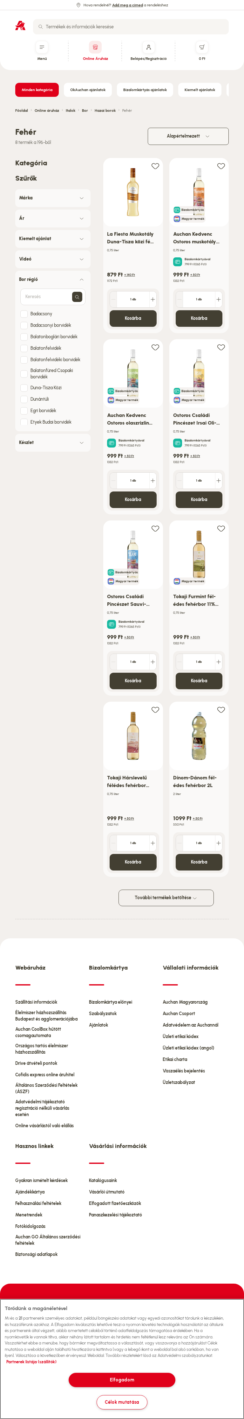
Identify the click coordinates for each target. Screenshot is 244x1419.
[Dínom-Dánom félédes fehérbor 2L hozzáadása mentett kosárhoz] (221, 709)
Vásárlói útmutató (107, 1192)
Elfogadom (122, 1380)
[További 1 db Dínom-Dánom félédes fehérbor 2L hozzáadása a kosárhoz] (218, 843)
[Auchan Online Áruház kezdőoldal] (20, 25)
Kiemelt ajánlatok (200, 90)
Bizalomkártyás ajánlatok (145, 90)
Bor (85, 110)
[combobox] (131, 26)
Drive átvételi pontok (36, 1063)
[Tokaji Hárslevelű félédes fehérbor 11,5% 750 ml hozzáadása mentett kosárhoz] (155, 709)
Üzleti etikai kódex (181, 1036)
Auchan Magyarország (185, 1002)
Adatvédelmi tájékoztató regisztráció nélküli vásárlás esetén (42, 1108)
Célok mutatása (122, 1402)
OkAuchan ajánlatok (87, 90)
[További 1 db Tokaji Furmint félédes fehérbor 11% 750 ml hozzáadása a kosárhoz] (218, 662)
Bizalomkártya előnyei (110, 1002)
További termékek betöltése (163, 897)
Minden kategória (37, 90)
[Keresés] (41, 27)
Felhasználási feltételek (38, 1203)
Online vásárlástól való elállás (44, 1126)
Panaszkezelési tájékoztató (115, 1215)
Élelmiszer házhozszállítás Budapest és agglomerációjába (46, 1016)
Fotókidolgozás (30, 1226)
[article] (133, 245)
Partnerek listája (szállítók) (31, 1361)
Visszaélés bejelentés (184, 1071)
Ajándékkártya (29, 1192)
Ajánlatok (98, 1025)
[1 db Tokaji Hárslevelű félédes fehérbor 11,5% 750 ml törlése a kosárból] (113, 843)
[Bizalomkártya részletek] (177, 261)
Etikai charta (175, 1059)
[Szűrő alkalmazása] (77, 297)
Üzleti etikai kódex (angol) (188, 1048)
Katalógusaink (103, 1180)
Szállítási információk (36, 1002)
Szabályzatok (103, 1013)
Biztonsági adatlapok (36, 1254)
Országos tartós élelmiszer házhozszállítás (41, 1049)
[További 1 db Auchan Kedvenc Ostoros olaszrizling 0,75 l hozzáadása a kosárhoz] (152, 481)
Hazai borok (105, 110)
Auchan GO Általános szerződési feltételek (47, 1240)
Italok (70, 110)
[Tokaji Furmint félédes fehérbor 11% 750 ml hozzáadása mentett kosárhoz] (221, 528)
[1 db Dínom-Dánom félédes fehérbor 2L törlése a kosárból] (179, 843)
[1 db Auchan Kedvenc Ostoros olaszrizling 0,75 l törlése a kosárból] (113, 481)
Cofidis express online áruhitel (44, 1075)
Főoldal (21, 110)
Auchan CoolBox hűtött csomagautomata (38, 1032)
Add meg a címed (127, 5)
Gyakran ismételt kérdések (41, 1180)
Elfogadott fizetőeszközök (115, 1203)
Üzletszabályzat (179, 1082)
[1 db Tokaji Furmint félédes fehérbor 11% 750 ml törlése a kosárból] (179, 662)
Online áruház (47, 110)
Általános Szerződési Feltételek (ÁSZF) (46, 1088)
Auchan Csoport (179, 1013)
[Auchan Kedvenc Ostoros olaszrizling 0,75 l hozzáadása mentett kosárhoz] (155, 347)
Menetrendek (28, 1215)
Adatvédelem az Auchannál (190, 1025)
